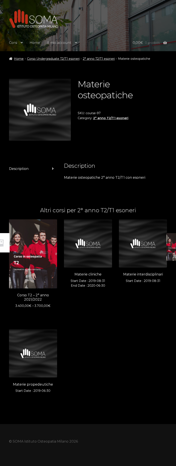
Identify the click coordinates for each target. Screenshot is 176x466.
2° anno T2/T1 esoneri (99, 59)
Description (19, 169)
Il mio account (59, 43)
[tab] (33, 169)
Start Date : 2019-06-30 (33, 387)
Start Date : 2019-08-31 (143, 277)
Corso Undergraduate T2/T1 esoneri (53, 59)
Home (35, 43)
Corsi (13, 43)
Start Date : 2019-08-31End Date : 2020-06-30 (88, 280)
